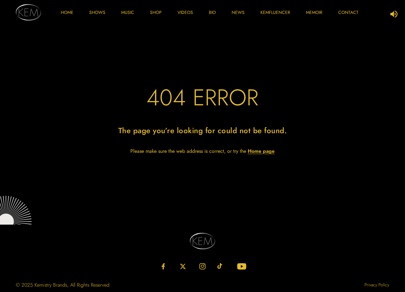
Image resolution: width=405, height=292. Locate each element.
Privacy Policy (376, 285)
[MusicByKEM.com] (28, 12)
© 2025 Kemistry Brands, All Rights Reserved (62, 285)
